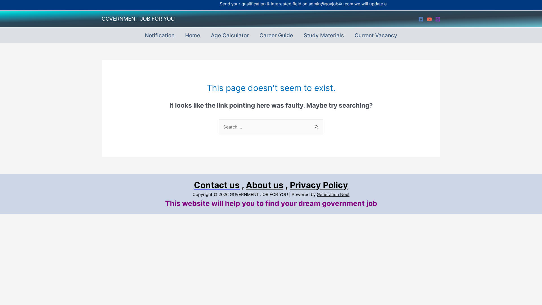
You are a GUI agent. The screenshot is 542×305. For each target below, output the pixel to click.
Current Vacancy (376, 35)
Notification (159, 35)
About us (264, 185)
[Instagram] (437, 19)
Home (192, 35)
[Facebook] (420, 19)
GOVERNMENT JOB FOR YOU (138, 19)
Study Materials (324, 35)
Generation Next (333, 194)
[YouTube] (429, 19)
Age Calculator (230, 35)
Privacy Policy (319, 185)
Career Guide (276, 35)
